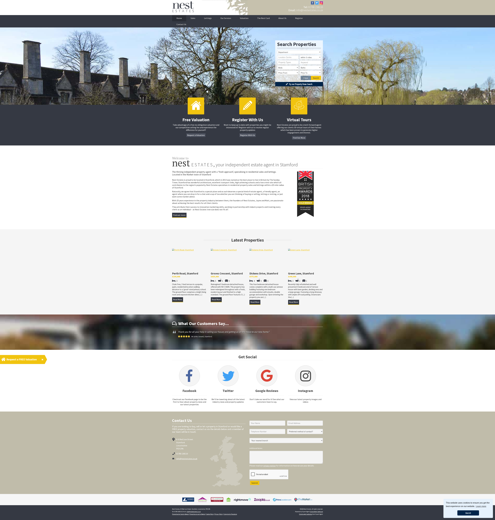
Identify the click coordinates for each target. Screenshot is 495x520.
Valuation (244, 18)
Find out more (179, 215)
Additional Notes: (256, 451)
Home (179, 18)
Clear (305, 78)
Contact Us (181, 24)
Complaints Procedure (230, 517)
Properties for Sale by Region (180, 517)
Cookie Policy (210, 517)
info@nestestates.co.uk (309, 10)
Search (316, 78)
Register (299, 18)
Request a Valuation (196, 135)
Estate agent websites (305, 517)
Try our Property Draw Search (300, 84)
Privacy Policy (219, 517)
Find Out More (299, 137)
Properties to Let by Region (197, 517)
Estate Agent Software (316, 514)
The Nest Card (263, 18)
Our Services (225, 18)
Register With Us (247, 135)
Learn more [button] (481, 506)
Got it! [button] (468, 513)
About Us (282, 18)
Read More (177, 299)
